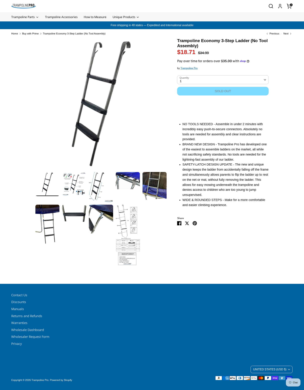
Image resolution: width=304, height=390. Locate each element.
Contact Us (19, 295)
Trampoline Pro (189, 68)
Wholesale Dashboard (27, 330)
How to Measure (95, 17)
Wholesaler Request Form (30, 337)
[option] (101, 105)
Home (14, 33)
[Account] (280, 6)
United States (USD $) (269, 369)
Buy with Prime (30, 33)
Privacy (16, 344)
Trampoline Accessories (61, 17)
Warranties (19, 323)
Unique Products (124, 17)
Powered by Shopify (61, 380)
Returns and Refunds (26, 316)
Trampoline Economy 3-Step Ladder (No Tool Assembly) (74, 33)
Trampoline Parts (23, 17)
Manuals (17, 309)
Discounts (18, 302)
